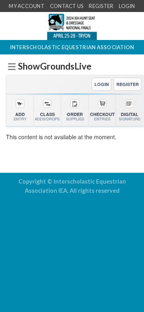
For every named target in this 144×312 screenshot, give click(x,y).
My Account (26, 6)
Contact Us (67, 6)
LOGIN (101, 84)
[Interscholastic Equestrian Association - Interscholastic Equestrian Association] (72, 26)
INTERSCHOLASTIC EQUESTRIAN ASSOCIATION (72, 47)
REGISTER (127, 84)
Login (127, 6)
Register (101, 6)
